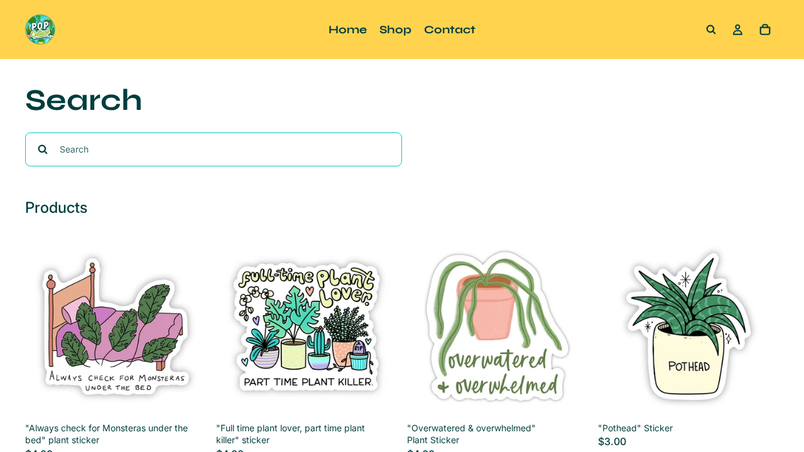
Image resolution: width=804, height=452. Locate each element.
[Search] (711, 29)
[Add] (186, 397)
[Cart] (765, 29)
